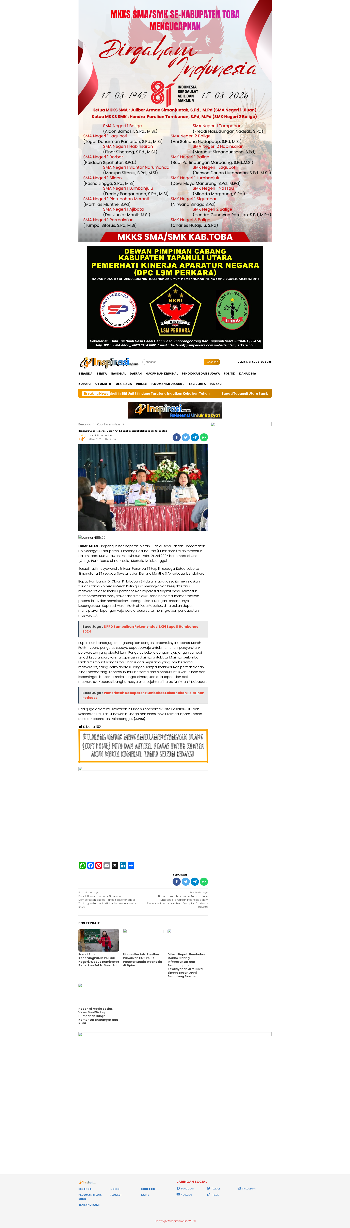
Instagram (249, 1189)
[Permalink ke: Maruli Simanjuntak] (82, 437)
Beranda (85, 1189)
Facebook (187, 1189)
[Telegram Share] (195, 437)
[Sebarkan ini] (177, 437)
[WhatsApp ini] (204, 437)
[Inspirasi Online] (110, 362)
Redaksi (115, 1195)
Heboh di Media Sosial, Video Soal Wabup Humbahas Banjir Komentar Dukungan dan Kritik (98, 1016)
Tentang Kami (88, 1205)
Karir (145, 1195)
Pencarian (212, 362)
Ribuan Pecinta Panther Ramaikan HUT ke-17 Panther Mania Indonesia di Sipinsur (142, 959)
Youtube (186, 1195)
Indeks (115, 1189)
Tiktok (215, 1195)
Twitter (215, 1189)
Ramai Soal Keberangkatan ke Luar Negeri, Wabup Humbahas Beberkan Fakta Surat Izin (98, 959)
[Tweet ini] (186, 437)
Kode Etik (148, 1189)
